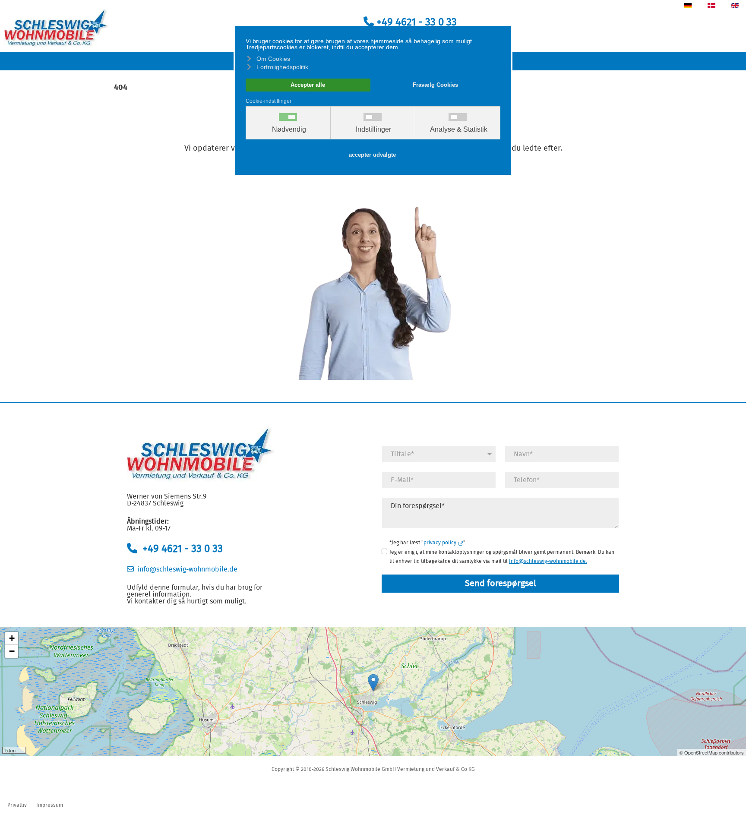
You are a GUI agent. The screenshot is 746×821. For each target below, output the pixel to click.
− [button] (12, 651)
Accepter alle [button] (308, 85)
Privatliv (17, 805)
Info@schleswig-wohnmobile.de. (548, 561)
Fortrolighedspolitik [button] (282, 66)
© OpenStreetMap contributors (712, 752)
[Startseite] (57, 27)
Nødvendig (289, 129)
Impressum (49, 805)
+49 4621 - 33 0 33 (415, 22)
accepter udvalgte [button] (372, 155)
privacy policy (440, 542)
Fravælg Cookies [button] (435, 85)
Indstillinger (373, 129)
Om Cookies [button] (273, 58)
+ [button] (12, 638)
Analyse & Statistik (458, 129)
